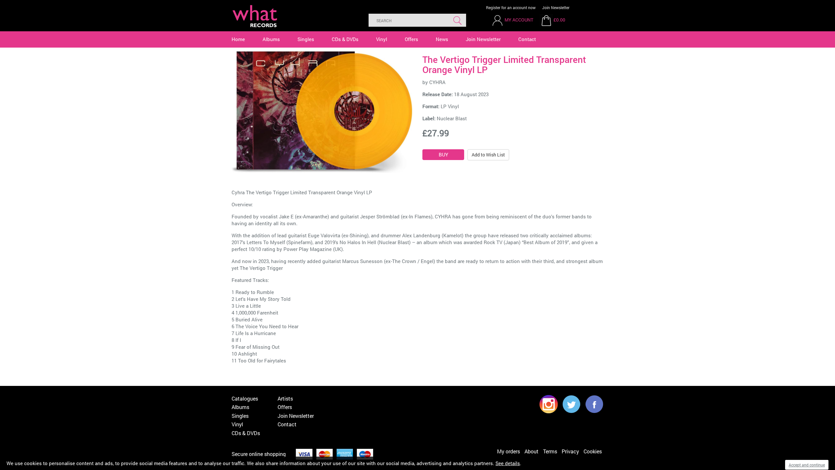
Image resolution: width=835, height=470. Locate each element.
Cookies (593, 451)
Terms (550, 451)
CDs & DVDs (345, 39)
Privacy (570, 451)
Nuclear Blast (452, 118)
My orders (508, 451)
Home (238, 39)
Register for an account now (511, 7)
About (531, 451)
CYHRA (437, 82)
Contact (527, 39)
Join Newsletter (555, 7)
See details (507, 463)
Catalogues (245, 398)
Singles (305, 39)
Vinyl (381, 39)
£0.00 (559, 20)
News (442, 39)
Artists (285, 398)
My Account (519, 20)
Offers (411, 39)
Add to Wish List (488, 155)
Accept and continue (807, 464)
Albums (271, 39)
